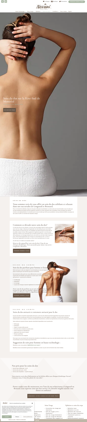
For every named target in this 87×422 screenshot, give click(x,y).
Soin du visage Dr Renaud (53, 416)
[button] (32, 403)
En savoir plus (9, 110)
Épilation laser (72, 408)
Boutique (55, 1)
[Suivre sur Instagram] (5, 1)
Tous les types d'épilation (75, 413)
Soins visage (30, 11)
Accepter (7, 416)
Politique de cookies (12, 419)
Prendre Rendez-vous (76, 1)
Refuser (17, 416)
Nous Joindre (63, 11)
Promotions (64, 1)
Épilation (38, 11)
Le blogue (47, 1)
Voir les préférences (27, 416)
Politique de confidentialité (21, 419)
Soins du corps (46, 11)
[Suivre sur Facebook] (2, 1)
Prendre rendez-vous (21, 250)
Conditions (55, 11)
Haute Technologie (19, 11)
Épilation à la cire (73, 410)
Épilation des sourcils (74, 411)
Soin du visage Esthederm (54, 415)
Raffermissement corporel (76, 418)
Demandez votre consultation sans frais (43, 396)
